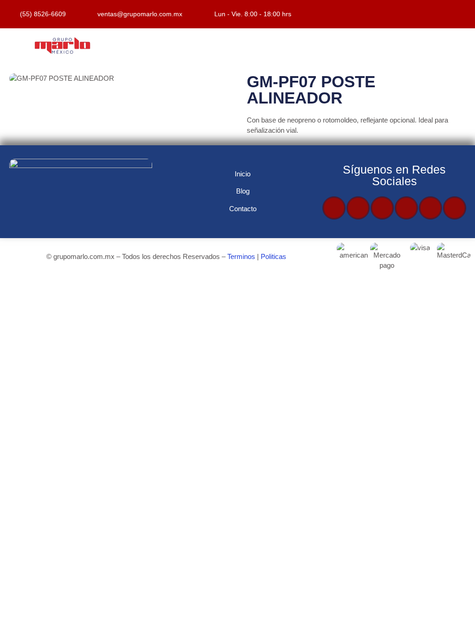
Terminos (241, 256)
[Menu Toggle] (292, 46)
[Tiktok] (430, 208)
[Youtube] (382, 208)
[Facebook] (334, 208)
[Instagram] (406, 208)
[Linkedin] (454, 208)
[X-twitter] (358, 208)
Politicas (273, 256)
